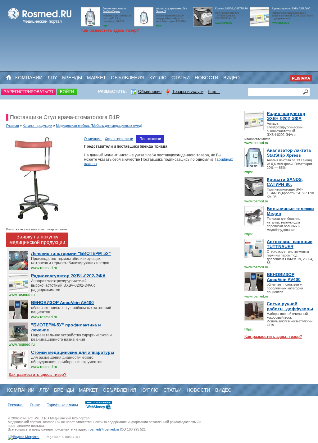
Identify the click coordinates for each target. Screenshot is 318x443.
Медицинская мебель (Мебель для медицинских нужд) (99, 125)
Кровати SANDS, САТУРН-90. (231, 8)
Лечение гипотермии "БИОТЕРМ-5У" (71, 253)
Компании (29, 77)
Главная (12, 125)
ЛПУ (52, 77)
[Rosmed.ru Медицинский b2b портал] (40, 23)
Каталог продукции (37, 125)
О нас (35, 405)
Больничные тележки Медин (290, 211)
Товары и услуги (187, 91)
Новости (206, 77)
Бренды (72, 77)
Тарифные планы (62, 405)
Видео (231, 77)
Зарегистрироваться (28, 92)
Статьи (180, 77)
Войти (67, 92)
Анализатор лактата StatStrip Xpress (289, 153)
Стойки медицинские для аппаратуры (72, 352)
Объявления (127, 77)
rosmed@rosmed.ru (104, 429)
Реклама (301, 78)
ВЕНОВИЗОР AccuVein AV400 (284, 277)
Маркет (96, 77)
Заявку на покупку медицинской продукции (37, 239)
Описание (93, 139)
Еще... (214, 91)
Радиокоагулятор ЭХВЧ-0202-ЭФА (291, 8)
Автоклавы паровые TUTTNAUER (289, 244)
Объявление (149, 91)
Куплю (157, 77)
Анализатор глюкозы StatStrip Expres (114, 10)
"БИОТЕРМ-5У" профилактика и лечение (66, 327)
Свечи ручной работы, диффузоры (290, 306)
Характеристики (119, 139)
